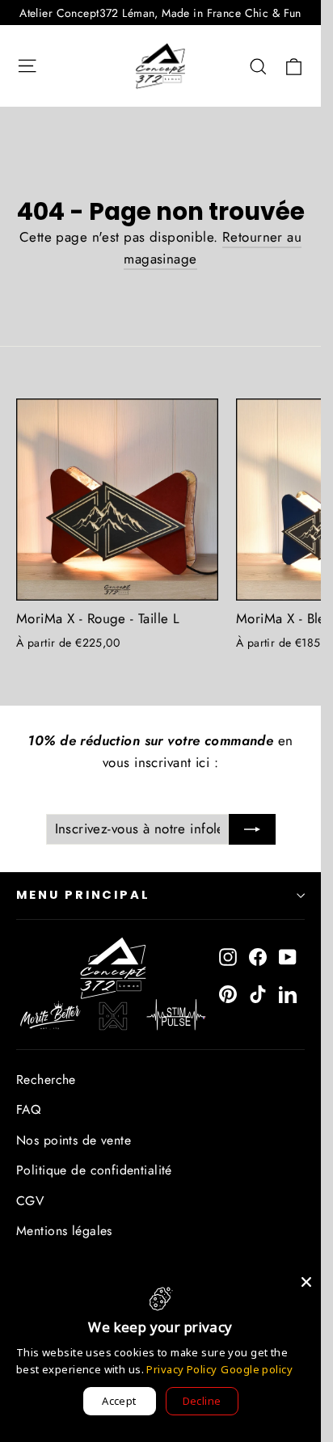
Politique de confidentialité (94, 1170)
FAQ (28, 1109)
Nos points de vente (73, 1140)
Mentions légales (64, 1230)
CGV (30, 1200)
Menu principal (83, 895)
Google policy (257, 1369)
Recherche (46, 1079)
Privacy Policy (181, 1369)
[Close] (306, 1282)
